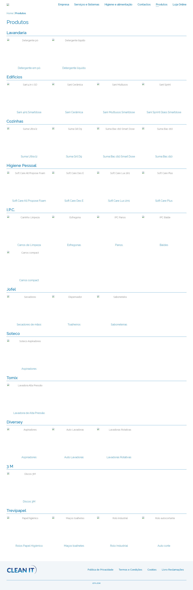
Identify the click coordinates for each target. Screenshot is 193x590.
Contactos (144, 4)
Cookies (152, 569)
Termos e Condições (130, 569)
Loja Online (179, 4)
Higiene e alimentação (118, 4)
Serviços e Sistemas (86, 4)
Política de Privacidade (100, 569)
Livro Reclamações (173, 569)
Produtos (161, 4)
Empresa (63, 4)
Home (10, 13)
